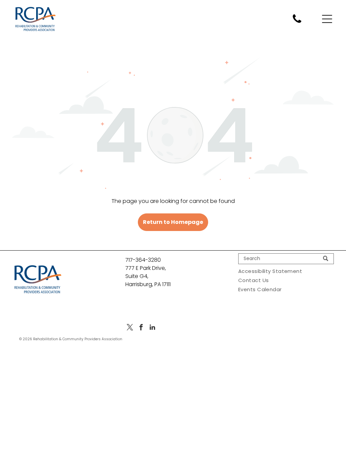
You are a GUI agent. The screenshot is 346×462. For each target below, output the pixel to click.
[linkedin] (152, 328)
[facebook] (141, 328)
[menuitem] (286, 271)
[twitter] (130, 328)
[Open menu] (327, 19)
